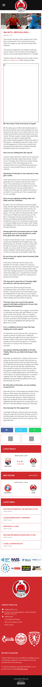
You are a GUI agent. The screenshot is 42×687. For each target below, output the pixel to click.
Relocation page (22, 669)
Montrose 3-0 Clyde (11, 526)
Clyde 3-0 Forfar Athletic (13, 544)
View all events (33, 475)
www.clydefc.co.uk (13, 60)
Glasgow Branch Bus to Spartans (16, 518)
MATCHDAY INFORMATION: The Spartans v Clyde (20, 509)
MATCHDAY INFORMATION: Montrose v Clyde (19, 535)
